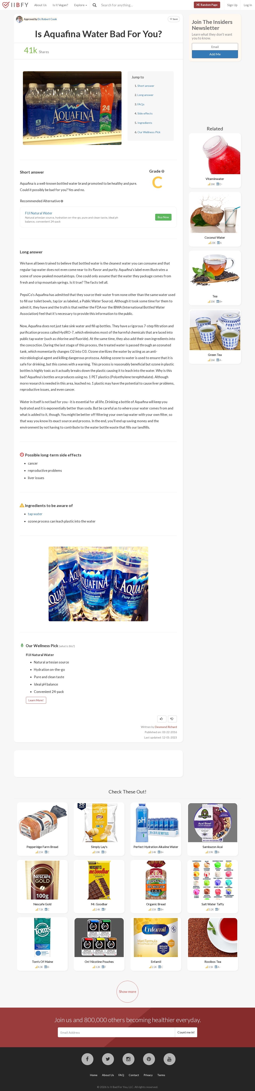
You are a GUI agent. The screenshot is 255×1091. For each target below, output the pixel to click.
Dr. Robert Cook (47, 19)
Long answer (145, 95)
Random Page (209, 4)
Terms (161, 1075)
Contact (134, 1075)
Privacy (148, 1075)
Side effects (145, 113)
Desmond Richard (166, 727)
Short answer (145, 85)
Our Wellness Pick (148, 132)
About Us (40, 5)
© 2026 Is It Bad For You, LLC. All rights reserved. (127, 1087)
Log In (248, 5)
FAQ (121, 1075)
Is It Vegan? (60, 5)
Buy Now (163, 217)
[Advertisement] (92, 763)
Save (175, 19)
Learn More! (36, 700)
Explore (79, 5)
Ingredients (144, 122)
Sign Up (232, 5)
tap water (35, 514)
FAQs (140, 104)
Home (93, 1075)
